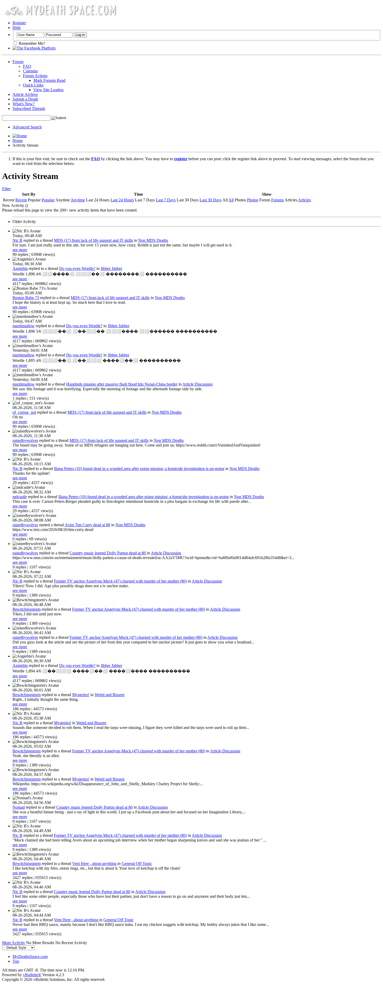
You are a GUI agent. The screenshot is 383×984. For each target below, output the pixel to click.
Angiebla (20, 268)
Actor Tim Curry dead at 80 (87, 525)
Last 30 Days (210, 200)
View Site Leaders (48, 90)
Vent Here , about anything (95, 863)
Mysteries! (80, 694)
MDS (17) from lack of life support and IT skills (93, 240)
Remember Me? (31, 43)
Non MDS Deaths (153, 240)
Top (16, 961)
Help (17, 27)
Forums (277, 200)
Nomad (19, 807)
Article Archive (25, 94)
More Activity (13, 942)
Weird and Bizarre (110, 694)
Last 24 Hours (122, 200)
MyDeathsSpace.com (30, 956)
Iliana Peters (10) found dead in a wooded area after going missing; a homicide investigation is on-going (139, 468)
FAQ (27, 66)
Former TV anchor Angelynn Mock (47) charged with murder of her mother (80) (120, 581)
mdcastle (20, 496)
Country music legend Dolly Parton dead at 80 (108, 553)
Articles (304, 200)
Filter (6, 189)
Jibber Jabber (111, 268)
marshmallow (24, 326)
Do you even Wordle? (77, 268)
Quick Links (33, 85)
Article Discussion (197, 384)
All (231, 200)
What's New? (24, 104)
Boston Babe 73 (26, 297)
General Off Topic (137, 863)
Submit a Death (25, 99)
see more (20, 249)
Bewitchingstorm (27, 609)
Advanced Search (27, 127)
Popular (48, 200)
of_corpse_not (24, 412)
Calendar (30, 71)
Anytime (78, 200)
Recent (21, 200)
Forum (18, 61)
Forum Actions (35, 75)
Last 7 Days (166, 200)
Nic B (17, 240)
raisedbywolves (25, 440)
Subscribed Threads (29, 108)
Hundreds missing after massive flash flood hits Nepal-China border (121, 384)
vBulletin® (32, 975)
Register (19, 23)
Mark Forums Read (49, 80)
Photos (252, 200)
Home (18, 140)
